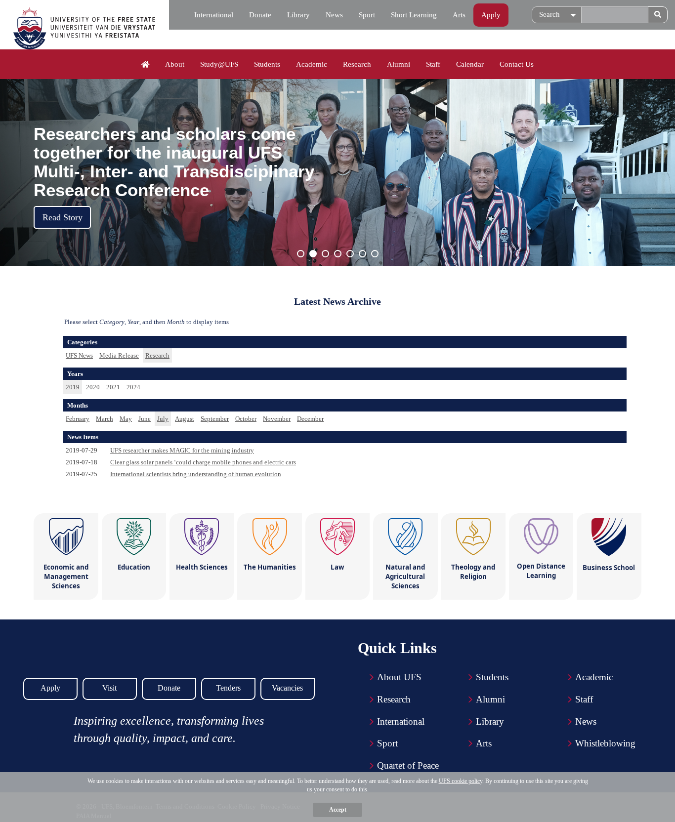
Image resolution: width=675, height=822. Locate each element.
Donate (260, 15)
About (174, 64)
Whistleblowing (605, 743)
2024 (133, 387)
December (310, 418)
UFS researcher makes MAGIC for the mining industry (182, 450)
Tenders (228, 688)
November (277, 418)
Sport (367, 15)
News (334, 15)
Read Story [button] (62, 217)
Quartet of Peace (408, 765)
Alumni (398, 64)
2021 (113, 387)
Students (267, 64)
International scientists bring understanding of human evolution (195, 474)
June (144, 418)
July (163, 418)
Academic (311, 64)
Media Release (119, 355)
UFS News (79, 355)
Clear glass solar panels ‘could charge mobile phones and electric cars (203, 462)
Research (357, 64)
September (215, 418)
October (245, 418)
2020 (93, 387)
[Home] (145, 65)
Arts (459, 15)
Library (298, 15)
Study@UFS (219, 64)
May (126, 418)
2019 (73, 387)
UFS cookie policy (460, 781)
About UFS (399, 677)
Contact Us (517, 64)
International (213, 15)
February (77, 418)
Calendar (470, 64)
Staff (433, 64)
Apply (491, 15)
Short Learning (414, 15)
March (104, 418)
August (184, 418)
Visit (109, 688)
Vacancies (287, 688)
